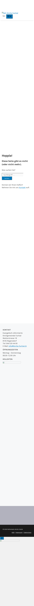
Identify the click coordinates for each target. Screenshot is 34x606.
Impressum (19, 532)
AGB (13, 532)
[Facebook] (17, 2)
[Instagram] (17, 5)
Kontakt (22, 187)
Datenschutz (27, 532)
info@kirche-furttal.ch (18, 346)
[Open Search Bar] (4, 16)
